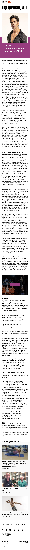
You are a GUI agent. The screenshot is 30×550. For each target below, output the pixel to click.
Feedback (4, 539)
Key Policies (5, 538)
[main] (15, 263)
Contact (12, 524)
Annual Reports (20, 524)
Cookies (3, 546)
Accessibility (5, 543)
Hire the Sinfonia (6, 526)
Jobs (3, 524)
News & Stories (8, 45)
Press (7, 524)
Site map (4, 544)
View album (15, 285)
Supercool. (26, 548)
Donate (10, 2)
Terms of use (5, 541)
